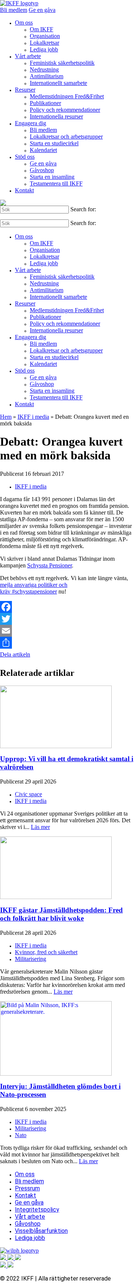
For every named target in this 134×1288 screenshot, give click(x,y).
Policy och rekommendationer (65, 110)
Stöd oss (25, 157)
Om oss (24, 22)
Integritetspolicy (37, 1209)
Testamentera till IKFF (56, 183)
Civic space (28, 794)
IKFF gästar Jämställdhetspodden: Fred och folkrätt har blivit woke (61, 914)
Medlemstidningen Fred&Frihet (67, 96)
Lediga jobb (44, 49)
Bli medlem (13, 10)
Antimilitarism (46, 76)
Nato (20, 1135)
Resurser (25, 89)
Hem (6, 417)
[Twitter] (67, 619)
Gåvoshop (42, 170)
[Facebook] (67, 607)
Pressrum (27, 1188)
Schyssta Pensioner (49, 565)
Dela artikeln (15, 654)
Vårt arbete (28, 56)
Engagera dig (30, 123)
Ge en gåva (42, 10)
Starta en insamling (52, 177)
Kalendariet (43, 150)
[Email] (67, 631)
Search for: (83, 209)
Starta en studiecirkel (54, 143)
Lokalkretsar (44, 42)
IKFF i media (33, 417)
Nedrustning (44, 69)
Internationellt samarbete (58, 83)
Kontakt (24, 190)
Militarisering (30, 959)
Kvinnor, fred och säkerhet (46, 952)
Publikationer (45, 103)
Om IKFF (41, 29)
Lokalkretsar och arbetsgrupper (66, 136)
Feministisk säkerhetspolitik (62, 63)
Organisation (45, 36)
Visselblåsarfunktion (41, 1230)
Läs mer (40, 827)
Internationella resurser (56, 116)
